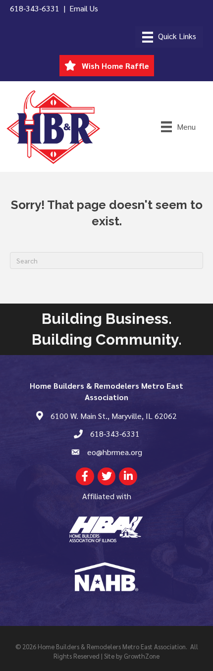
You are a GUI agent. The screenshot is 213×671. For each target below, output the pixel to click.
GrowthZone (142, 656)
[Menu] (169, 37)
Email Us (83, 8)
